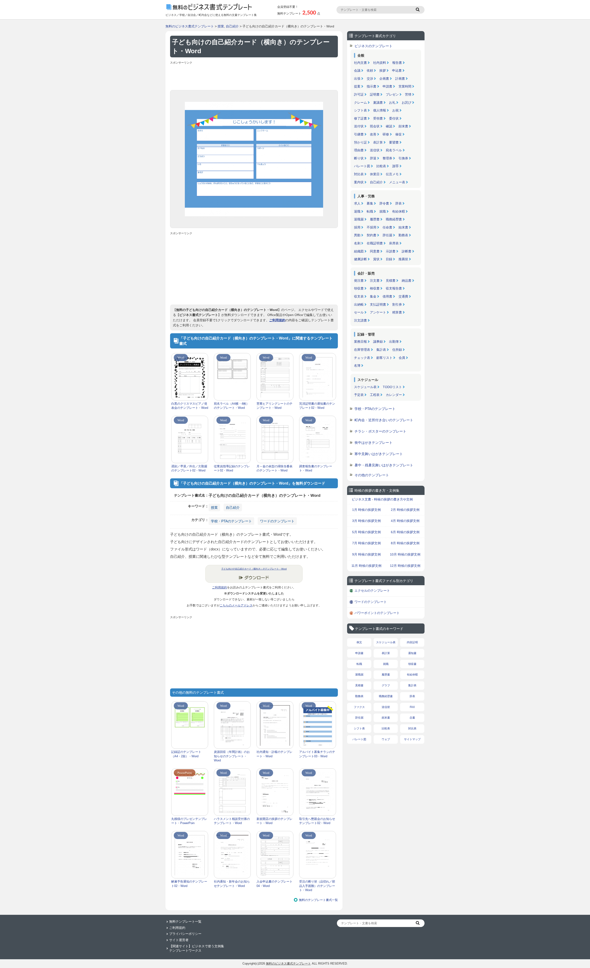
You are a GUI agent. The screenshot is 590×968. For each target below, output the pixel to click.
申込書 (397, 70)
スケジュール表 (365, 387)
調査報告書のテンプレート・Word (315, 468)
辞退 (373, 158)
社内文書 (360, 62)
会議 (357, 70)
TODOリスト (392, 387)
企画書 (384, 78)
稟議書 (378, 102)
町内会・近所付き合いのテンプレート (383, 420)
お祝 (395, 110)
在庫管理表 (362, 349)
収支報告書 (394, 288)
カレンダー (394, 395)
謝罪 (395, 166)
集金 (373, 296)
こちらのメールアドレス (236, 605)
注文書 (375, 280)
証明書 (375, 94)
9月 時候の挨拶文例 (366, 554)
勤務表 (403, 235)
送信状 (375, 150)
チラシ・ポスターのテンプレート (380, 431)
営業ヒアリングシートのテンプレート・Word (274, 405)
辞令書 (384, 203)
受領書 (378, 118)
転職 (370, 211)
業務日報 (360, 341)
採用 (357, 227)
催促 (398, 134)
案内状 (359, 182)
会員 (402, 358)
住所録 (397, 349)
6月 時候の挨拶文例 (405, 532)
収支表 (359, 296)
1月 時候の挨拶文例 (366, 510)
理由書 (359, 150)
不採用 (371, 227)
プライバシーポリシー (185, 934)
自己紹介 (232, 26)
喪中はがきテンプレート (373, 443)
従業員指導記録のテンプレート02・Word (232, 468)
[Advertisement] (254, 76)
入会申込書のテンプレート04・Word (274, 883)
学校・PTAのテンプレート (231, 521)
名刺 (357, 243)
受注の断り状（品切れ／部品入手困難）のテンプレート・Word (317, 886)
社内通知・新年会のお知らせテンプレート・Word (232, 883)
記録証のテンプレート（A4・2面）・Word (186, 754)
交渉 (370, 78)
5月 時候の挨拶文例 (366, 532)
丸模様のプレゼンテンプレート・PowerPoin (189, 821)
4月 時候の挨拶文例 (405, 521)
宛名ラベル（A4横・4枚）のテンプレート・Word (231, 405)
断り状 (359, 158)
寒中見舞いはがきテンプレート (378, 454)
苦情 (408, 94)
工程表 (375, 395)
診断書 (406, 251)
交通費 (403, 296)
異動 (357, 235)
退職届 (359, 219)
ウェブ (386, 739)
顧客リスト (384, 358)
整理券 (387, 158)
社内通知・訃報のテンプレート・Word (274, 754)
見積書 (390, 280)
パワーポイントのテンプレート (377, 613)
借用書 (387, 296)
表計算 (378, 142)
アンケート (378, 312)
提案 (357, 86)
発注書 (359, 280)
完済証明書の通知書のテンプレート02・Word (317, 405)
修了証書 (360, 118)
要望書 (394, 142)
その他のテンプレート (371, 475)
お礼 (392, 102)
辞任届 (387, 235)
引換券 (403, 158)
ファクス (359, 707)
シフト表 (360, 110)
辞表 (398, 203)
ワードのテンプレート (277, 521)
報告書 (397, 62)
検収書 (375, 288)
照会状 (375, 126)
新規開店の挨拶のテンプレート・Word (274, 821)
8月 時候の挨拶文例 (405, 543)
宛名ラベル (394, 150)
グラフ (386, 685)
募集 (370, 203)
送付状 (359, 126)
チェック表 (362, 358)
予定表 (359, 395)
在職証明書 (375, 243)
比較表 (381, 166)
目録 (389, 259)
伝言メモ (392, 174)
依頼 (370, 70)
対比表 (359, 174)
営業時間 (404, 86)
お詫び (406, 102)
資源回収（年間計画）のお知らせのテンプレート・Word (232, 756)
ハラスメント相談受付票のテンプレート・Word (232, 821)
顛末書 (403, 126)
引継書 (359, 134)
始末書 (403, 227)
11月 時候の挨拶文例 (366, 565)
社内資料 (379, 62)
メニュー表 (397, 182)
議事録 (378, 341)
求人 (357, 203)
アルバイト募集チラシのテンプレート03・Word (317, 754)
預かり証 (360, 142)
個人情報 (379, 110)
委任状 (394, 118)
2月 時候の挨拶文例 (405, 510)
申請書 (387, 86)
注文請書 (360, 320)
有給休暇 (398, 211)
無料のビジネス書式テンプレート (189, 26)
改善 (373, 134)
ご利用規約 (277, 320)
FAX (412, 707)
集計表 (381, 349)
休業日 (375, 174)
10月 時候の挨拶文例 (405, 554)
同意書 (375, 251)
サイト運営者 (179, 940)
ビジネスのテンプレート (373, 46)
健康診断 (360, 259)
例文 (359, 642)
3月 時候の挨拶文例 (366, 521)
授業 (221, 26)
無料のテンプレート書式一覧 (318, 900)
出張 (357, 78)
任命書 (387, 227)
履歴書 (375, 219)
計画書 (400, 78)
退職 (357, 211)
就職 (382, 211)
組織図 (359, 251)
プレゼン (392, 94)
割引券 (397, 304)
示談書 (390, 251)
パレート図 (362, 166)
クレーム (360, 102)
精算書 (397, 312)
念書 (412, 717)
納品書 (406, 280)
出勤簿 (394, 341)
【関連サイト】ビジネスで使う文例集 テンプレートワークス (196, 948)
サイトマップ (412, 739)
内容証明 (412, 642)
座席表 (394, 243)
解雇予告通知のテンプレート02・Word (189, 883)
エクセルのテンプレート (372, 590)
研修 (386, 134)
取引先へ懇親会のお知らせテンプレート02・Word (317, 821)
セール (359, 312)
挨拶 (382, 70)
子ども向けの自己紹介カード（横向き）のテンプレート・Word (254, 568)
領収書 (359, 288)
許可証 (359, 94)
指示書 (371, 86)
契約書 (371, 235)
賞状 (376, 259)
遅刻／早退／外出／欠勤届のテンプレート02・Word (189, 468)
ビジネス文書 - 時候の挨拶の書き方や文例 (382, 499)
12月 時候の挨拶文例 (405, 565)
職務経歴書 (394, 219)
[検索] (418, 10)
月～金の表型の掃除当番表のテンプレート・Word (274, 468)
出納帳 (359, 304)
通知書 (412, 653)
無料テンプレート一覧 (185, 921)
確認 (389, 126)
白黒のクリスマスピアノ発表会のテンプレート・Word (189, 405)
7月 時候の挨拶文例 (366, 543)
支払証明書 (378, 304)
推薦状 (403, 259)
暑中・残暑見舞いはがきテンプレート (383, 465)
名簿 (357, 365)
